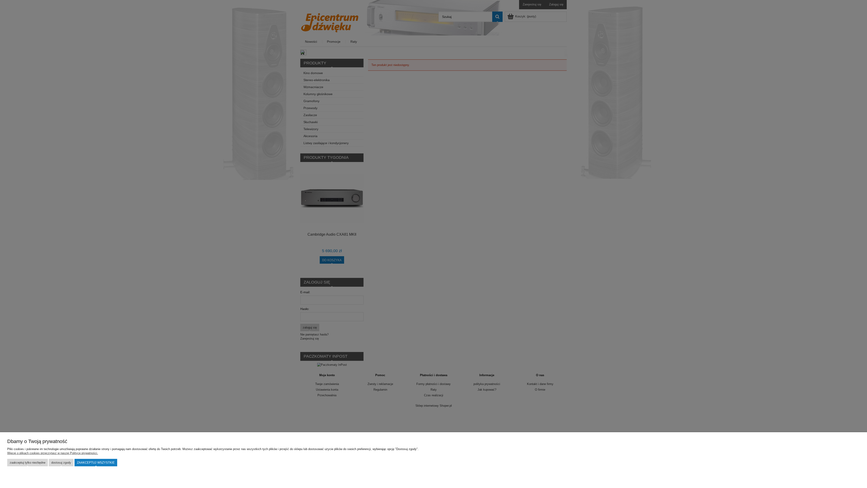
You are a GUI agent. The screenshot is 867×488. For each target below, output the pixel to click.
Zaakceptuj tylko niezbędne (27, 462)
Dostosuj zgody (61, 462)
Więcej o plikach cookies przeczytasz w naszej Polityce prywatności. (52, 453)
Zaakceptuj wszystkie (96, 462)
